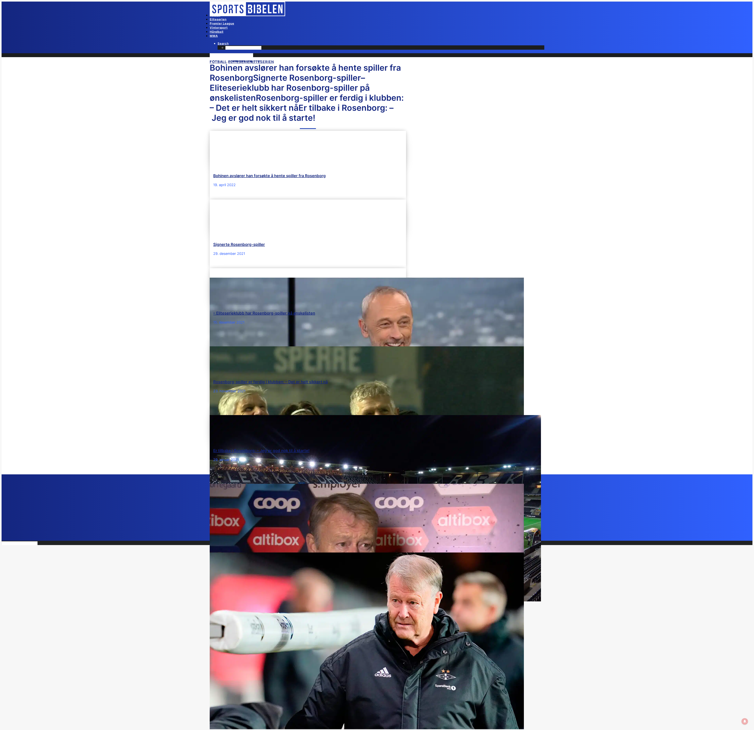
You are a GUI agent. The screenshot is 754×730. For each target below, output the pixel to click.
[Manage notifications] (745, 721)
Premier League (222, 23)
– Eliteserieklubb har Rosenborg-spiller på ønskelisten (264, 313)
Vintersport (219, 27)
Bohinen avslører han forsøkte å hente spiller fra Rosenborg (269, 175)
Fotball (215, 15)
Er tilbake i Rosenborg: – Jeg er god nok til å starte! (261, 450)
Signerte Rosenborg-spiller (239, 244)
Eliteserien (218, 19)
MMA (214, 36)
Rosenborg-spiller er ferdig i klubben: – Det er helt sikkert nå (270, 382)
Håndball (216, 32)
